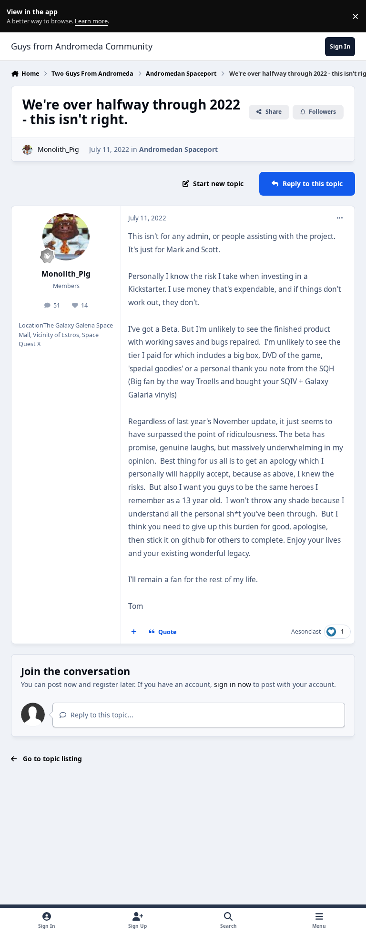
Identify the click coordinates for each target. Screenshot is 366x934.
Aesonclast (306, 631)
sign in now (232, 684)
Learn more (18, 16)
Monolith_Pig (58, 149)
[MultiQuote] (134, 631)
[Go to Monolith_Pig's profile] (27, 150)
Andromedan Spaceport (178, 149)
